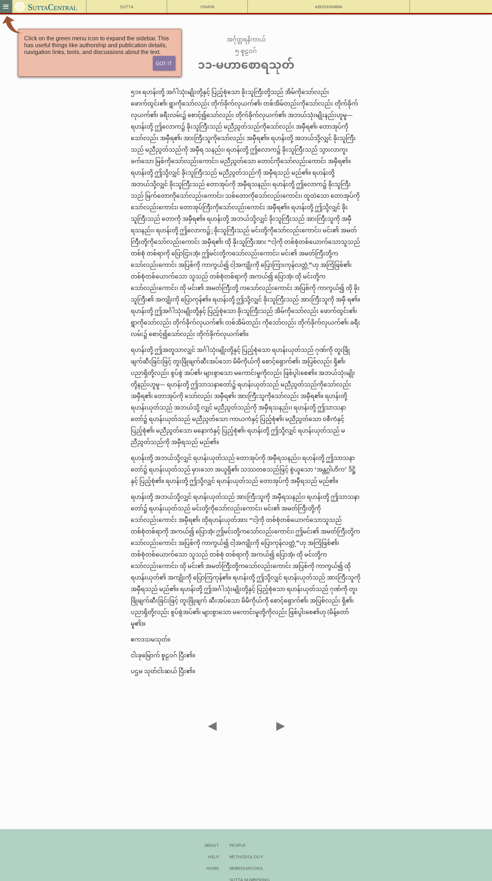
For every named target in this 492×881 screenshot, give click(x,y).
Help (213, 856)
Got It (164, 63)
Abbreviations (246, 868)
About (212, 845)
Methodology (246, 856)
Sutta (126, 6)
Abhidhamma (328, 6)
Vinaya (207, 6)
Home (212, 868)
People (237, 845)
